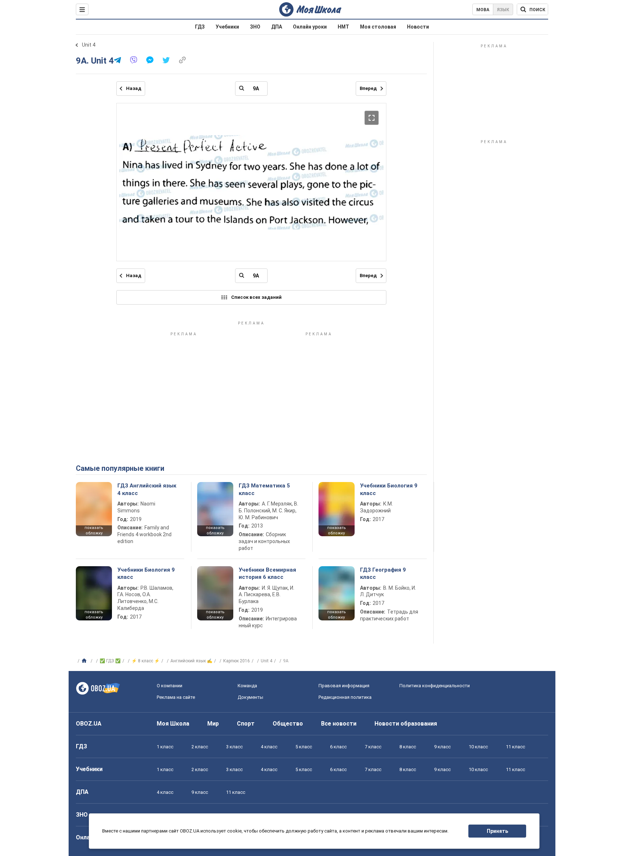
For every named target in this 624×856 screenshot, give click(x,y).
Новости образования (405, 723)
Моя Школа (173, 723)
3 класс (234, 746)
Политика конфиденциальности (434, 685)
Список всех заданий (256, 297)
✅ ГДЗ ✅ (110, 660)
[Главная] (85, 661)
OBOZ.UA (88, 723)
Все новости (338, 723)
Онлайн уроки (310, 27)
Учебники (227, 27)
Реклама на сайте (176, 697)
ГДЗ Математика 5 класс (264, 489)
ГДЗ (200, 27)
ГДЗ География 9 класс (383, 573)
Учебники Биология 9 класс (388, 489)
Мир (213, 723)
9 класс (442, 746)
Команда (247, 685)
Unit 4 (88, 45)
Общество (288, 723)
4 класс (269, 746)
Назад (133, 88)
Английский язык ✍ (191, 660)
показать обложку (93, 530)
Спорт (246, 723)
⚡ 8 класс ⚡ (145, 660)
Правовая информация (343, 685)
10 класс (478, 746)
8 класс (407, 746)
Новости (418, 27)
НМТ (343, 27)
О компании (169, 685)
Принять (497, 831)
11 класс (515, 746)
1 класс (165, 746)
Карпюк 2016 (236, 660)
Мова (482, 9)
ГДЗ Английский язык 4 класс (146, 489)
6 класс (338, 746)
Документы (250, 697)
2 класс (199, 746)
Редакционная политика (345, 697)
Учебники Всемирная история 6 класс (267, 573)
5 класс (303, 746)
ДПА (276, 27)
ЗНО (255, 27)
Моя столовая (378, 27)
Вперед (368, 88)
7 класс (373, 746)
